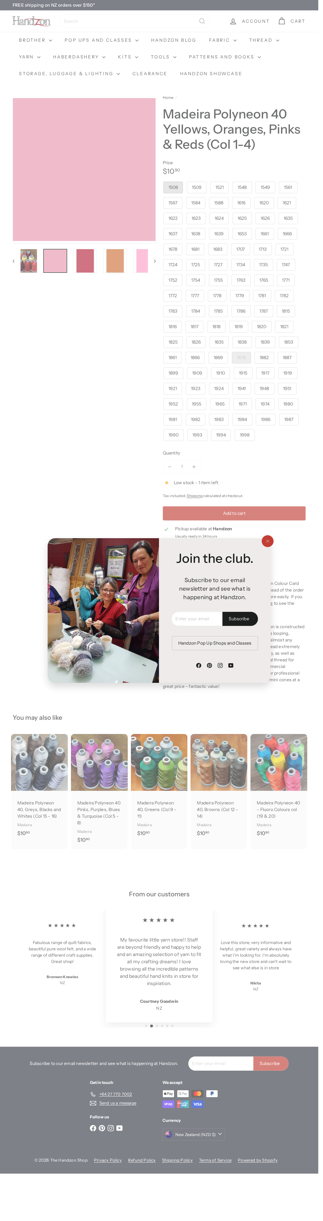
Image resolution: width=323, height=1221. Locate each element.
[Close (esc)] (267, 541)
